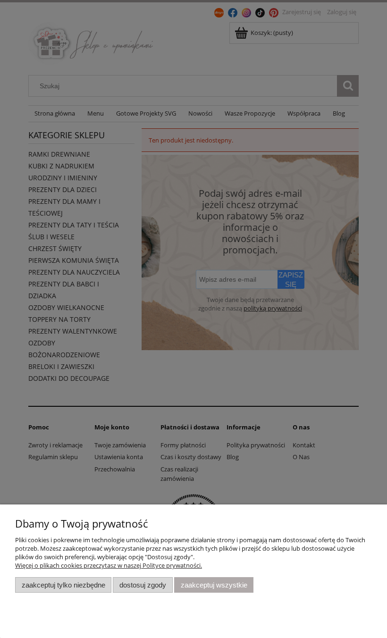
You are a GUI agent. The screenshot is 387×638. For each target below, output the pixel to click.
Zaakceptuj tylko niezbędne (63, 585)
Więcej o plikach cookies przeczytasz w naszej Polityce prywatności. (108, 565)
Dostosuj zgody (142, 585)
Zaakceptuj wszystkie (214, 585)
